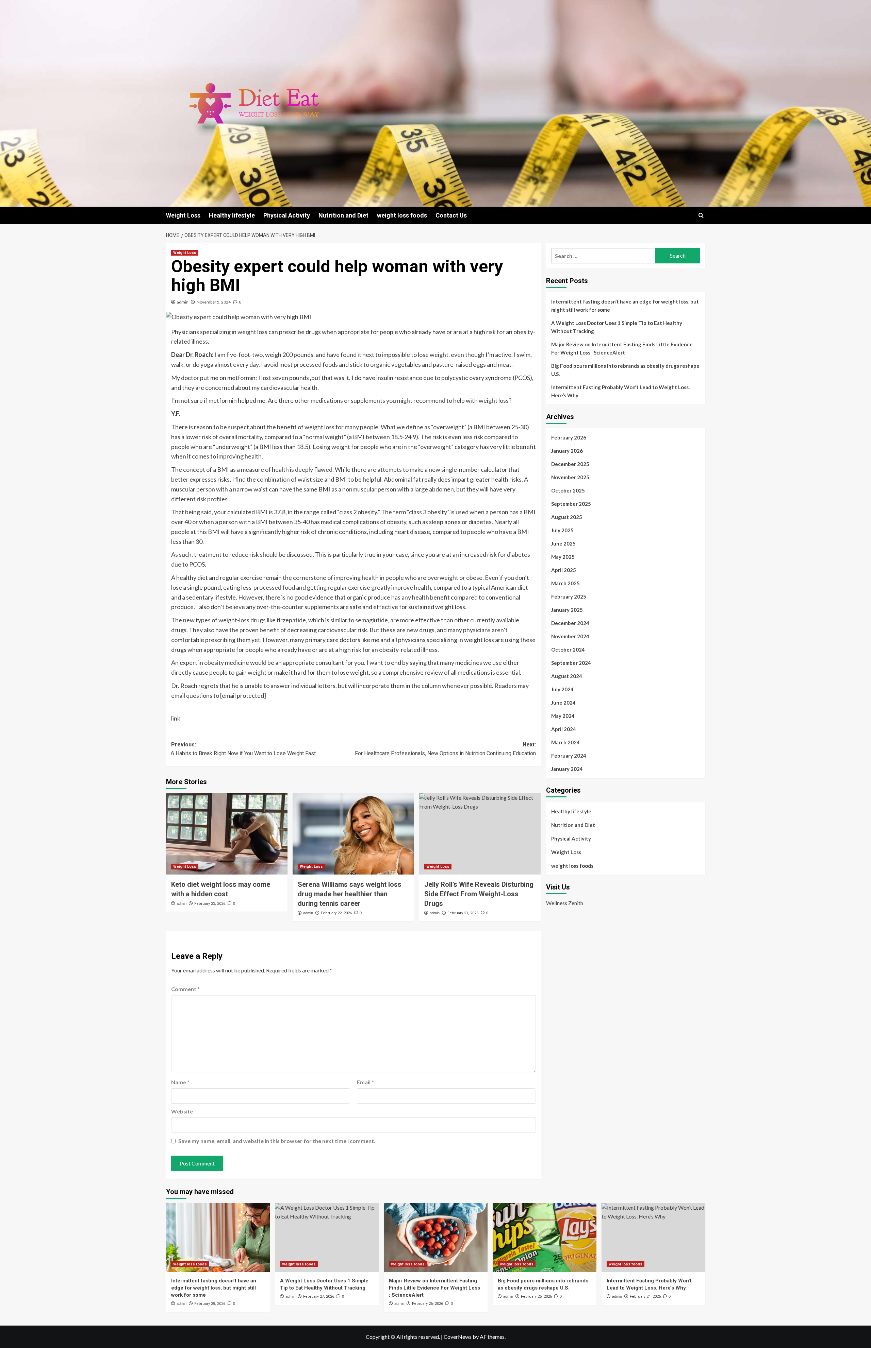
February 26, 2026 (427, 1303)
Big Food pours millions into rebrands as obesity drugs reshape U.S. (625, 370)
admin (182, 302)
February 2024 (568, 756)
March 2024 (565, 742)
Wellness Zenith (564, 903)
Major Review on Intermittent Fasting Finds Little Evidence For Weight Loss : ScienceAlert (622, 348)
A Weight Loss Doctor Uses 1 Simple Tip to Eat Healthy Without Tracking (616, 327)
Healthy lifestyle (232, 215)
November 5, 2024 (214, 302)
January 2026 (567, 451)
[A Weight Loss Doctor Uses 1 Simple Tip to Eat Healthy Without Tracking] (327, 1237)
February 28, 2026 (209, 1303)
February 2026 (568, 437)
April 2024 (563, 729)
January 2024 (567, 769)
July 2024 (562, 689)
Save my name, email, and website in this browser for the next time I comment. (276, 1141)
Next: (445, 749)
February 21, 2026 (462, 913)
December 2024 (570, 623)
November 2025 (570, 477)
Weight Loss (183, 215)
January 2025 (567, 610)
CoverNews (458, 1336)
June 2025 (563, 543)
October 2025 (568, 490)
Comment (185, 989)
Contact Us (451, 215)
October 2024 (568, 649)
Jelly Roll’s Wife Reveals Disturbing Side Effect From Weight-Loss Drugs (478, 894)
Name (180, 1082)
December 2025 (570, 464)
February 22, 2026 (336, 913)
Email (365, 1082)
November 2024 (570, 636)
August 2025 (566, 517)
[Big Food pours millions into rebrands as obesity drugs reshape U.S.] (544, 1237)
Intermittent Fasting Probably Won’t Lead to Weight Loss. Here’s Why (620, 391)
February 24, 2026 (645, 1296)
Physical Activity (286, 215)
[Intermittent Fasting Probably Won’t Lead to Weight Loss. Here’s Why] (653, 1237)
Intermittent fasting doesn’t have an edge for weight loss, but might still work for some (625, 305)
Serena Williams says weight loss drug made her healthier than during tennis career (349, 894)
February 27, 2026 (318, 1296)
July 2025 (562, 530)
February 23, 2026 (209, 903)
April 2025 (563, 570)
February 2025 (568, 596)
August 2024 (566, 676)
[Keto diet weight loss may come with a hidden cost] (226, 833)
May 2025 (563, 557)
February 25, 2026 (536, 1296)
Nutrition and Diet (343, 215)
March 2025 (565, 583)
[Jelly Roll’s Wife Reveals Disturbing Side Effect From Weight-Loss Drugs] (480, 833)
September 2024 (571, 663)
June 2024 (563, 702)
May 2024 (563, 716)
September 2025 (571, 504)
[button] (701, 215)
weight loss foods (402, 215)
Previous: (243, 749)
